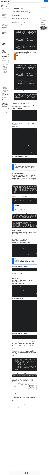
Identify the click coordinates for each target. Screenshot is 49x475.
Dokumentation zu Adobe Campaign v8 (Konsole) (21, 404)
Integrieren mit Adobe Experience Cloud (4, 38)
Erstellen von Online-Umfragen (4, 35)
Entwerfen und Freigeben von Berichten (4, 30)
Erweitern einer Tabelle (43, 15)
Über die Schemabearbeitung (5, 67)
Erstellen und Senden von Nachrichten (4, 22)
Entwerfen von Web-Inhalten (4, 33)
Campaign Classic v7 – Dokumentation (29, 5)
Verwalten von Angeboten (4, 44)
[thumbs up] (25, 473)
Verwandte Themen (43, 31)
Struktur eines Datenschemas (5, 88)
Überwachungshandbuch (4, 54)
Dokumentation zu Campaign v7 (4, 15)
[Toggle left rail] (9, 3)
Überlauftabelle (42, 22)
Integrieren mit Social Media (4, 48)
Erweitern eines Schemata (5, 75)
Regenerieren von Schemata (5, 91)
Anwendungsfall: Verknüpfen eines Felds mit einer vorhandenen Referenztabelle (43, 28)
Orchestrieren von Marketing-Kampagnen (5, 25)
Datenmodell (4, 60)
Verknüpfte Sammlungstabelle (42, 18)
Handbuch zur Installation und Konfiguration (4, 51)
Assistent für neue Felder (5, 85)
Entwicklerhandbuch (4, 56)
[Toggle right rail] (40, 3)
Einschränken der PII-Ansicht (5, 79)
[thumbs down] (27, 473)
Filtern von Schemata (6, 77)
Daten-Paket (4, 58)
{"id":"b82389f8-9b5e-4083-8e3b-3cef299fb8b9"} (21, 16)
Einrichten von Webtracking (4, 108)
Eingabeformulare (4, 97)
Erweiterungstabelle (43, 20)
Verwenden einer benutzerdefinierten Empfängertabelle (5, 105)
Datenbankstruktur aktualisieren (19, 407)
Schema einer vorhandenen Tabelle (5, 72)
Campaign (20, 5)
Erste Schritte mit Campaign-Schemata (20, 405)
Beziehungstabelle (42, 24)
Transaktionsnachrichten (5, 46)
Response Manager (4, 27)
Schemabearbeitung (5, 64)
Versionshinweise (4, 17)
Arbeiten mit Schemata (4, 62)
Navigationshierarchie (5, 102)
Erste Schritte (4, 19)
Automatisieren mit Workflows (4, 41)
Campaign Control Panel (5, 112)
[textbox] (5, 8)
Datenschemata (5, 69)
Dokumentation (14, 5)
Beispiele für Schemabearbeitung (5, 94)
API (2, 99)
